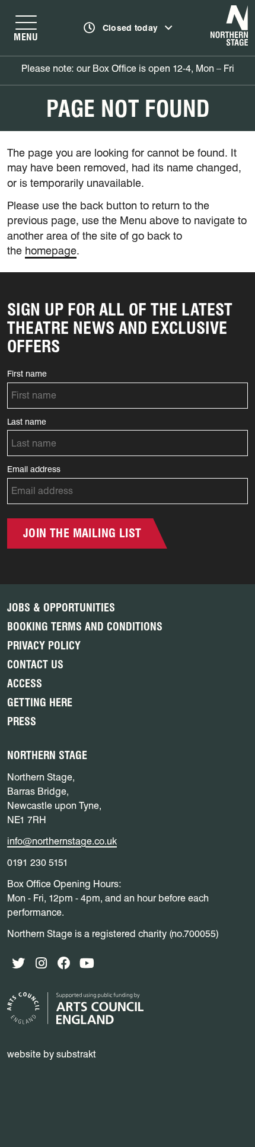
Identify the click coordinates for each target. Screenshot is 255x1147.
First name (27, 373)
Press (21, 721)
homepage (50, 250)
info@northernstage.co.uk (62, 841)
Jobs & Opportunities (61, 607)
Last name (26, 421)
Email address (33, 469)
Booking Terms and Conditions (84, 626)
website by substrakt (51, 1054)
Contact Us (35, 664)
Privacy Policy (44, 645)
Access (24, 683)
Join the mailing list (82, 533)
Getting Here (39, 702)
